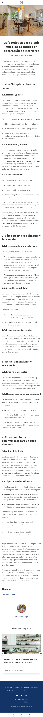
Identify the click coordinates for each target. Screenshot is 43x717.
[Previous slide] (2, 653)
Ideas (13, 594)
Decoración (14, 55)
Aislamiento (8, 688)
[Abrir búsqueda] (40, 2)
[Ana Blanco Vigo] (21, 608)
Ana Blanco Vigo (21, 616)
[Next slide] (41, 653)
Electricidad (10, 691)
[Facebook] (13, 714)
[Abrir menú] (2, 2)
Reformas (27, 691)
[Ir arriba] (29, 714)
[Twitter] (21, 714)
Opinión (19, 691)
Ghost (26, 702)
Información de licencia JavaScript (21, 706)
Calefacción (18, 688)
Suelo (34, 691)
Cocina (26, 688)
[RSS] (26, 695)
